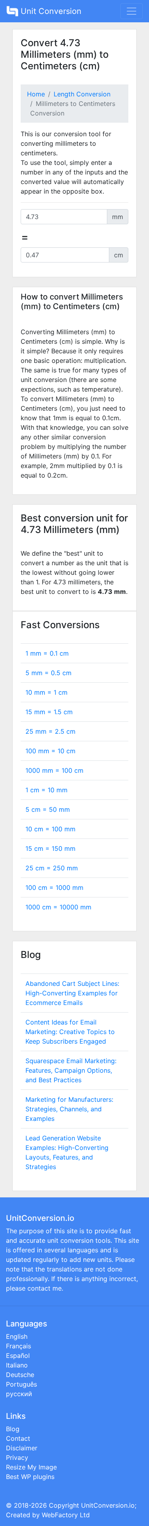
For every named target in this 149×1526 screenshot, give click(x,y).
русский (19, 1394)
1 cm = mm (46, 790)
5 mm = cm (48, 673)
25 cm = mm (51, 868)
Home (36, 94)
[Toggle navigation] (131, 11)
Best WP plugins (30, 1477)
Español (18, 1355)
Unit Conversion (49, 11)
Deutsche (20, 1375)
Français (18, 1346)
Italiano (17, 1365)
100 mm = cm (50, 751)
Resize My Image (31, 1467)
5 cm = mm (47, 809)
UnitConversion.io (108, 1505)
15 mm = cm (49, 712)
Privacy (17, 1457)
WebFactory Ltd (66, 1515)
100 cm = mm (54, 887)
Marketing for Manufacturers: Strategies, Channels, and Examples (69, 1108)
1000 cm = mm (58, 907)
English (16, 1336)
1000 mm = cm (54, 770)
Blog (12, 1429)
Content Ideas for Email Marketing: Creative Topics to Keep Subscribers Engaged (70, 1031)
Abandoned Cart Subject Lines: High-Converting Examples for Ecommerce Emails (72, 993)
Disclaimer (21, 1448)
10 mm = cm (46, 692)
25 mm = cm (50, 731)
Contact (18, 1438)
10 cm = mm (50, 829)
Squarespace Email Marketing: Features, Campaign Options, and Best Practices (70, 1070)
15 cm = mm (50, 848)
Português (21, 1384)
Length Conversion (82, 94)
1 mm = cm (47, 653)
